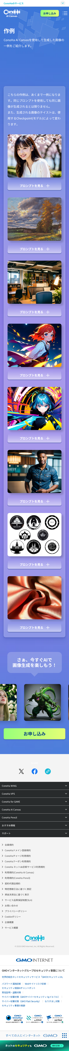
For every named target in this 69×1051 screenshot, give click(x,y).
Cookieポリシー (13, 916)
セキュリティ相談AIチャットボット (19, 987)
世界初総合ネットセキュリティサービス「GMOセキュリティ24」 (33, 976)
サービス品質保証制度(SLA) (18, 900)
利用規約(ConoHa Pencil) (17, 877)
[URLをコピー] (48, 771)
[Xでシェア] (21, 771)
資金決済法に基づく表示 (17, 894)
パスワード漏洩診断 (11, 983)
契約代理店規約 (12, 883)
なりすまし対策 (52, 1001)
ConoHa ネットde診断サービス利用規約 (25, 866)
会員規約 (9, 844)
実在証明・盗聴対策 (11, 992)
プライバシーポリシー (16, 911)
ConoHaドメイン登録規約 (18, 850)
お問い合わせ (11, 905)
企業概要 (9, 922)
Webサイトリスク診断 (35, 983)
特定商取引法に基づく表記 (18, 888)
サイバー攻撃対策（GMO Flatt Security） (21, 1001)
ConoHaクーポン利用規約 (18, 861)
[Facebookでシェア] (35, 771)
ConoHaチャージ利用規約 (18, 855)
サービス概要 (11, 927)
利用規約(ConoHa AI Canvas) (19, 872)
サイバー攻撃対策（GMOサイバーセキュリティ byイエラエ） (31, 996)
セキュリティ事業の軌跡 (13, 1005)
